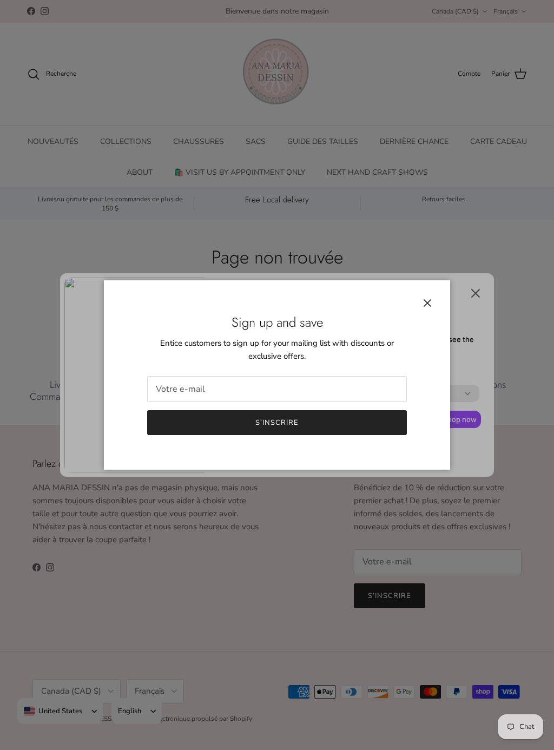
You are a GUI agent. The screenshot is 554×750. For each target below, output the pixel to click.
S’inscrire (277, 422)
